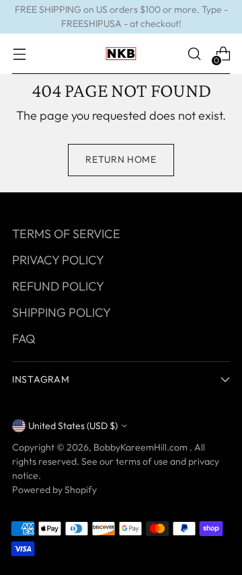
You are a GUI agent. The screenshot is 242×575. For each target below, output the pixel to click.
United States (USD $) (73, 426)
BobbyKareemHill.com (141, 447)
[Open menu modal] (19, 54)
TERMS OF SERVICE (66, 233)
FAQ (24, 338)
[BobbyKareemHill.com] (121, 54)
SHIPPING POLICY (61, 312)
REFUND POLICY (58, 286)
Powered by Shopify (54, 490)
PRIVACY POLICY (58, 260)
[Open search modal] (194, 54)
